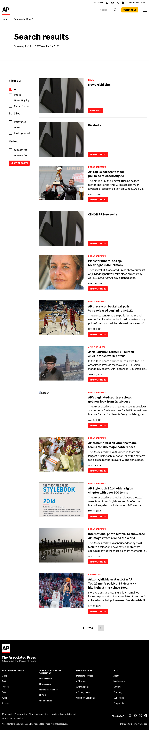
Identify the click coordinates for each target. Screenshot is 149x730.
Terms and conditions (39, 714)
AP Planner (81, 681)
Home (4, 19)
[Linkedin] (107, 2)
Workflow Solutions (85, 697)
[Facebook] (122, 2)
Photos (5, 686)
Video (4, 675)
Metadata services (84, 675)
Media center (119, 681)
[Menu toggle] (145, 10)
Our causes (118, 697)
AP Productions (46, 700)
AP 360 (42, 695)
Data (4, 692)
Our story (117, 692)
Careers (117, 686)
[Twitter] (117, 2)
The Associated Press (40, 723)
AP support (7, 714)
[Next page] (101, 628)
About (116, 675)
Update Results (19, 163)
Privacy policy (21, 714)
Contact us (129, 10)
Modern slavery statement (64, 714)
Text (4, 681)
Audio (4, 697)
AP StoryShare (83, 692)
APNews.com (45, 684)
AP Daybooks (82, 686)
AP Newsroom (46, 678)
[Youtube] (112, 2)
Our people (118, 703)
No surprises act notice (12, 718)
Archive (5, 703)
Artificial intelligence (48, 689)
